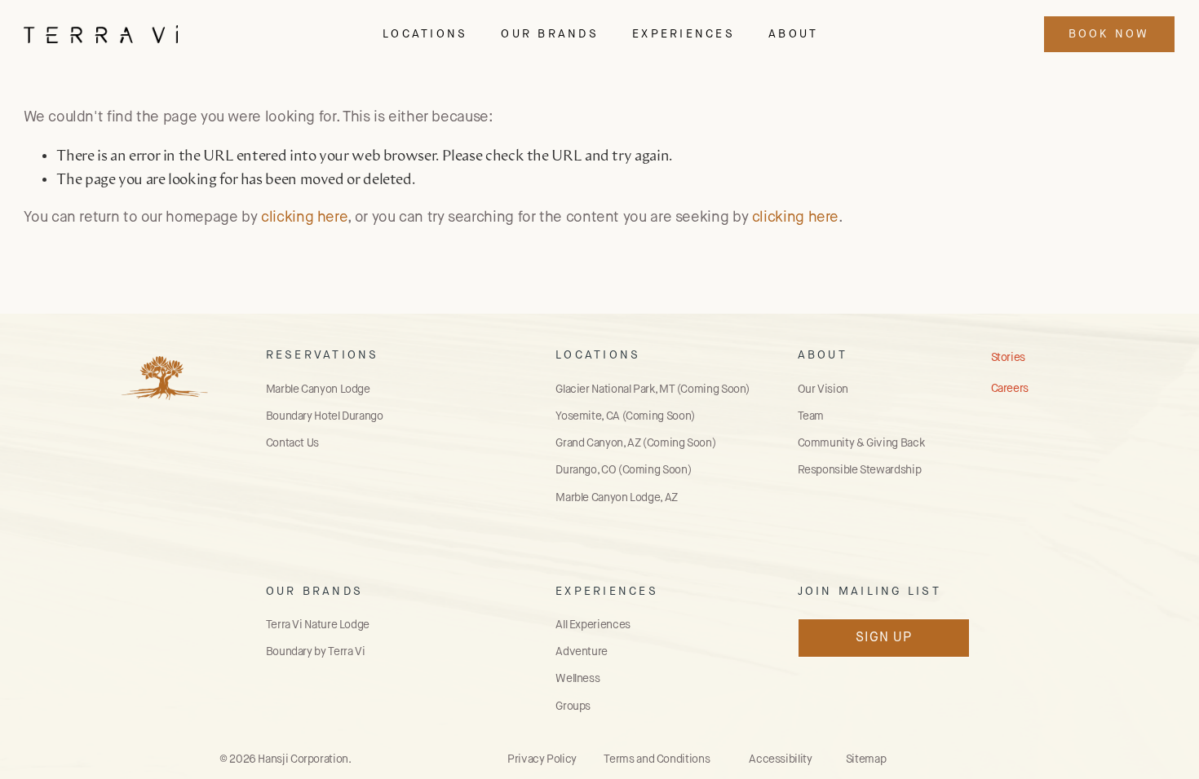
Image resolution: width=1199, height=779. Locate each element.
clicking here (304, 217)
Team (811, 416)
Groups (573, 706)
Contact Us (292, 443)
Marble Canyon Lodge (318, 389)
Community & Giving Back (861, 443)
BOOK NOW (1109, 34)
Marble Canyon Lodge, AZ (616, 498)
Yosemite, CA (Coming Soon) (625, 416)
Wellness (577, 678)
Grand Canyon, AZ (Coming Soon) (635, 443)
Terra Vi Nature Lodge (317, 625)
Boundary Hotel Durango (324, 416)
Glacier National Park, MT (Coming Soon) (652, 389)
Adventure (581, 652)
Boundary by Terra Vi (315, 652)
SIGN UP (884, 638)
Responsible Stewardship (860, 470)
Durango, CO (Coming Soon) (623, 470)
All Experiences (592, 625)
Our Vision (823, 389)
